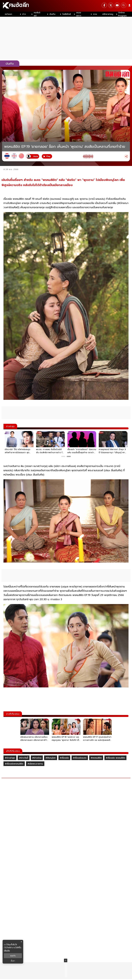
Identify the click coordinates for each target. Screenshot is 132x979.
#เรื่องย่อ (64, 757)
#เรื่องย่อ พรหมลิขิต (115, 757)
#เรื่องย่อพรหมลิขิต (14, 763)
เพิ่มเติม (7, 950)
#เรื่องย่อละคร (79, 757)
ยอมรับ (13, 956)
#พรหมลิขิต (96, 757)
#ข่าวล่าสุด (10, 757)
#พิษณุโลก (51, 757)
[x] (110, 5)
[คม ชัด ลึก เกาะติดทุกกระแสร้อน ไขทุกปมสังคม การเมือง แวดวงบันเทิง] (66, 6)
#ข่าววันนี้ (23, 757)
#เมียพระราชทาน (35, 763)
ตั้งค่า (13, 961)
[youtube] (117, 5)
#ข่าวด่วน (36, 757)
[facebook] (104, 5)
